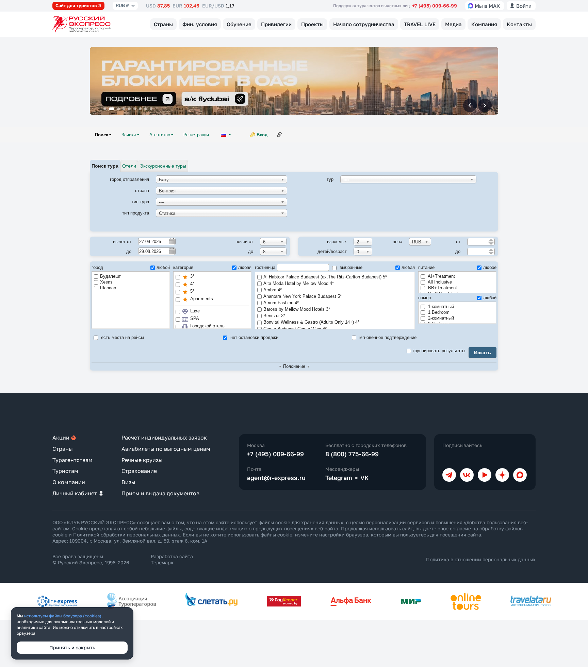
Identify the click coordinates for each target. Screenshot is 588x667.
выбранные (350, 267)
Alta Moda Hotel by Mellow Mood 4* (298, 283)
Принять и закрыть (72, 647)
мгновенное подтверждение (387, 337)
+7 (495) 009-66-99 (434, 5)
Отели (129, 166)
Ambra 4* (272, 289)
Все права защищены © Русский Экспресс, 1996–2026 (90, 559)
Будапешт (110, 276)
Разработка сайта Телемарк (172, 559)
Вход (262, 134)
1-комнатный (440, 306)
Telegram (338, 477)
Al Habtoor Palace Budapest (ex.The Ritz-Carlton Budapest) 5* (325, 276)
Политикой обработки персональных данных (126, 534)
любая (244, 267)
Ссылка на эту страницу (279, 135)
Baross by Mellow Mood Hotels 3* (296, 309)
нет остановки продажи (253, 337)
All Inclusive (439, 282)
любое (489, 267)
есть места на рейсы (122, 337)
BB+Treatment (442, 287)
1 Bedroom (438, 312)
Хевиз (106, 282)
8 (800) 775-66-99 (352, 454)
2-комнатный (440, 318)
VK (364, 477)
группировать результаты (439, 350)
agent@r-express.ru (276, 477)
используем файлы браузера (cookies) (62, 615)
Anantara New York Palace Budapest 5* (302, 296)
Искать (482, 352)
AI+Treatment (441, 276)
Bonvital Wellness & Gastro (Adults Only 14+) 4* (311, 322)
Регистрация (196, 134)
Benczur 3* (274, 315)
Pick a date (171, 241)
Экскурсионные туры (163, 166)
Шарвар (108, 287)
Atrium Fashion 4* (281, 302)
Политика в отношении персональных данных (481, 559)
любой (163, 267)
